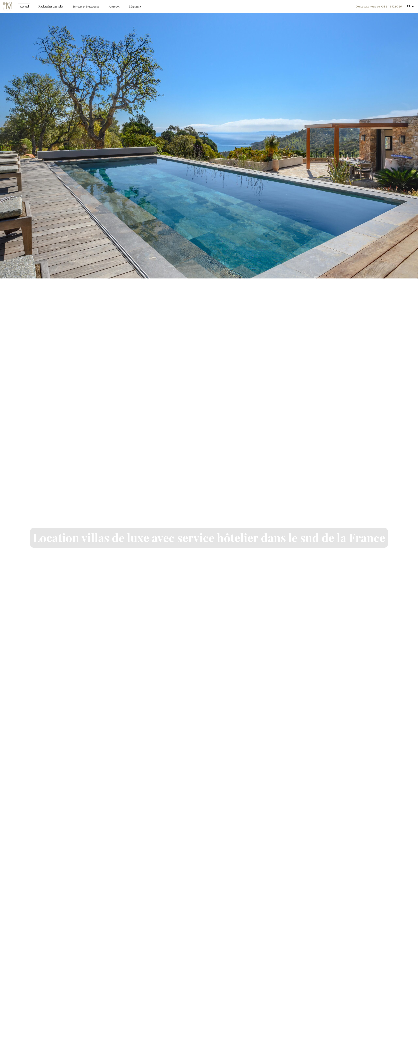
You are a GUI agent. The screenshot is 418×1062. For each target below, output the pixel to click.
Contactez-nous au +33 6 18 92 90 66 (379, 6)
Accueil (24, 6)
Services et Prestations (86, 6)
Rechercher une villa (50, 6)
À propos (114, 6)
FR (408, 6)
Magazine (135, 6)
